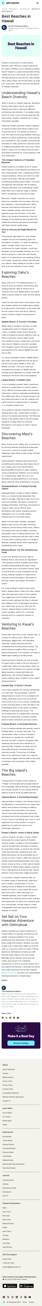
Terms (24, 1302)
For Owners (7, 1117)
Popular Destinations (11, 1203)
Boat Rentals (7, 1136)
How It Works (7, 1113)
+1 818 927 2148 (8, 1263)
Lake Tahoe (7, 1231)
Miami (5, 1208)
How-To (5, 1196)
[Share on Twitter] (6, 1018)
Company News (8, 1180)
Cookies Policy (8, 1089)
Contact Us (6, 1101)
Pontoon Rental (8, 1152)
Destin (5, 1227)
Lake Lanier (7, 1219)
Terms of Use (7, 1081)
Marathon (6, 1239)
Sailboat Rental (8, 1160)
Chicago (6, 1235)
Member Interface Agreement (13, 1097)
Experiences (8, 1132)
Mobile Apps (7, 1121)
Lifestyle (6, 1184)
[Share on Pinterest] (10, 1018)
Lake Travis (7, 1212)
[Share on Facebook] (3, 1018)
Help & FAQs (7, 1259)
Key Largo (6, 1216)
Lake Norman (7, 1247)
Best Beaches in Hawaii (16, 18)
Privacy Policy (8, 1085)
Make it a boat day (9, 973)
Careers (5, 1073)
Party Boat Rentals (9, 1168)
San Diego (6, 1243)
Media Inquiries (8, 1077)
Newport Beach (8, 1223)
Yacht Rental (7, 1156)
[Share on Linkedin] (14, 1018)
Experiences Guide (9, 1188)
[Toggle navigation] (37, 3)
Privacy (31, 1302)
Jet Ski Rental (7, 1140)
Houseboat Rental (9, 1148)
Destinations (7, 1192)
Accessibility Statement (11, 1093)
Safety (5, 1124)
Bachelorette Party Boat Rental (13, 1164)
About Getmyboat (9, 1069)
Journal (6, 1175)
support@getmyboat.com (12, 1267)
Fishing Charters (8, 1144)
